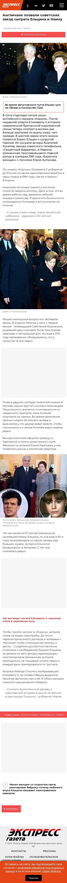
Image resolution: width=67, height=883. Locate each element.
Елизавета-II (47, 715)
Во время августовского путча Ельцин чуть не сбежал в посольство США (33, 106)
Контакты (18, 851)
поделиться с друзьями (34, 35)
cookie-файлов (51, 871)
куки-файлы (14, 856)
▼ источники (10, 809)
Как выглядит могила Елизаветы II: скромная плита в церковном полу (32, 620)
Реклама (49, 851)
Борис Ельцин (29, 715)
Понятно (33, 878)
